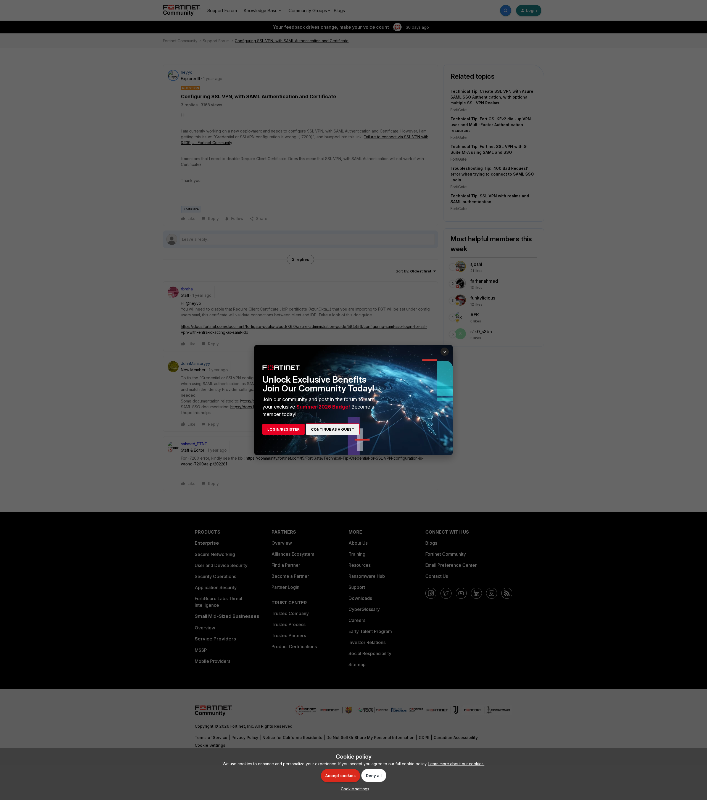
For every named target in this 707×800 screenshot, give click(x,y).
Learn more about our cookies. (456, 763)
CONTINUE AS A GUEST (332, 429)
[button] (353, 788)
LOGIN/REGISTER (283, 429)
